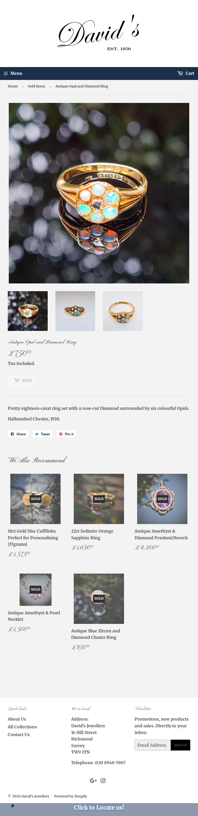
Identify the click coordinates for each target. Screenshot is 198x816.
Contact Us (19, 734)
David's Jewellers (35, 796)
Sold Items (36, 86)
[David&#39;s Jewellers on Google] (93, 781)
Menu (16, 73)
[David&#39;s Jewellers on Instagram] (103, 781)
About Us (17, 719)
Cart (189, 73)
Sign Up (180, 745)
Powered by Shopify (70, 796)
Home (13, 86)
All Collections (22, 726)
